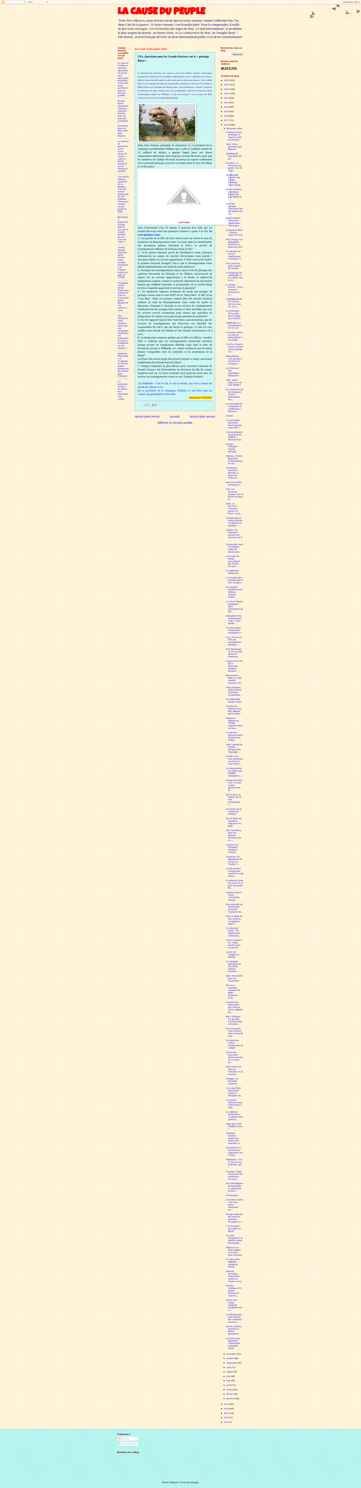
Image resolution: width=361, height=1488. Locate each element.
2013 (226, 1413)
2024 (226, 89)
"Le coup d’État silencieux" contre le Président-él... (234, 1092)
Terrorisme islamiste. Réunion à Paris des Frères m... (232, 473)
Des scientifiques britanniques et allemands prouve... (234, 1187)
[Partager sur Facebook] (153, 405)
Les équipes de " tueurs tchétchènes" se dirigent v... (234, 255)
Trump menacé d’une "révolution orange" (234, 896)
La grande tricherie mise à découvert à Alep (234, 1104)
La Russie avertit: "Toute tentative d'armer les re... (234, 289)
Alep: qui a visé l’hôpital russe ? (234, 1126)
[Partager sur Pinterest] (155, 405)
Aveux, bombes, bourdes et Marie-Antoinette (234, 1330)
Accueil (175, 416)
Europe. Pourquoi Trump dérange (231, 448)
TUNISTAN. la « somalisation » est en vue (234, 325)
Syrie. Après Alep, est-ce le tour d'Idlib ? (234, 382)
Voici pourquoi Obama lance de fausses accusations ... (234, 691)
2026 (226, 80)
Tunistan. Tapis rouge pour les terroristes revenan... (234, 1175)
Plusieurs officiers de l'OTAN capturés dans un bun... (234, 723)
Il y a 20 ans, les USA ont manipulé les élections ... (234, 641)
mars (229, 1389)
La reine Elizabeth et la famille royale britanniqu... (234, 1239)
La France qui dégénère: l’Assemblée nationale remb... (233, 1343)
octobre (230, 1358)
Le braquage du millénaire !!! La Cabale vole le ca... (234, 277)
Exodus (229, 416)
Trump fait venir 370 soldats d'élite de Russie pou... (234, 548)
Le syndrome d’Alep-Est (232, 571)
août (229, 1367)
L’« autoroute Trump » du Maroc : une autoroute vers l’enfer (123, 390)
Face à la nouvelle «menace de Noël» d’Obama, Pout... (233, 991)
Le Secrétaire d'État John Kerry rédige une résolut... (233, 315)
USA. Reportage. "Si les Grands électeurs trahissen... (234, 653)
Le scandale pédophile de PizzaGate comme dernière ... (233, 966)
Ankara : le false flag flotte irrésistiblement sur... (234, 460)
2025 (226, 84)
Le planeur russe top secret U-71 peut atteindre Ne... (234, 884)
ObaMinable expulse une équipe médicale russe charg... (234, 180)
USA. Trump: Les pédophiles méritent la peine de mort (234, 243)
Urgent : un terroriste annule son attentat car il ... (234, 535)
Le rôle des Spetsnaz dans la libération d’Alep (234, 736)
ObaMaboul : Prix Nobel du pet (234, 156)
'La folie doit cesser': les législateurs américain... (233, 932)
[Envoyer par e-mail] (145, 405)
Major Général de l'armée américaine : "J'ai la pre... (233, 222)
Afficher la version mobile (175, 422)
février (230, 1394)
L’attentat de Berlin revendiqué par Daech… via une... (233, 561)
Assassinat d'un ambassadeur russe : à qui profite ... (234, 620)
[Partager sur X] (150, 405)
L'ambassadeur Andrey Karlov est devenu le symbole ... (234, 522)
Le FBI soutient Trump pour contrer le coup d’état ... (234, 872)
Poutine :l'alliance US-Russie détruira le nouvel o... (234, 1290)
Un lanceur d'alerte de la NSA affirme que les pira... (234, 710)
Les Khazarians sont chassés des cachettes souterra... (234, 1318)
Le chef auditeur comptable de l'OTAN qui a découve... (234, 408)
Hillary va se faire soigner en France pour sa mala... (234, 1251)
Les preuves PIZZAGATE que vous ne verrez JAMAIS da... (234, 1007)
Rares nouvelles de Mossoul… (234, 483)
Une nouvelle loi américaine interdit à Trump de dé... (234, 908)
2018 (226, 116)
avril (229, 1385)
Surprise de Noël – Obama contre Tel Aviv (234, 232)
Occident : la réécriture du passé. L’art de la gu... (234, 167)
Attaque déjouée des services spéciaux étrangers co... (234, 1218)
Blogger (195, 1482)
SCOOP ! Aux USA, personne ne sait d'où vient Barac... (234, 760)
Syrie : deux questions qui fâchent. (234, 146)
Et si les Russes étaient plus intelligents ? (233, 630)
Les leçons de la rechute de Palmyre (234, 811)
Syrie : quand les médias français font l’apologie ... (234, 748)
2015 (226, 1404)
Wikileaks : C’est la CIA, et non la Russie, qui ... (234, 1163)
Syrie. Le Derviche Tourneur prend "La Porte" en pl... (234, 508)
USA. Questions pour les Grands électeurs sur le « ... (233, 835)
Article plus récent (147, 416)
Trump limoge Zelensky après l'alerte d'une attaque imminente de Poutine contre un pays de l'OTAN (123, 262)
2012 (226, 1417)
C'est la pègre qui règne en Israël (233, 1228)
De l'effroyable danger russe (233, 700)
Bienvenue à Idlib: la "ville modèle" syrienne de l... (234, 679)
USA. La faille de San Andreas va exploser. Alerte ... (234, 920)
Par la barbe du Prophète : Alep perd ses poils (234, 822)
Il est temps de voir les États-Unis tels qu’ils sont (234, 1032)
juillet (229, 1371)
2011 (226, 1422)
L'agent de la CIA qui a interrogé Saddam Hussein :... (234, 666)
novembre (231, 1354)
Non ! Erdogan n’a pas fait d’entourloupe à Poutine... (234, 1020)
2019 (226, 111)
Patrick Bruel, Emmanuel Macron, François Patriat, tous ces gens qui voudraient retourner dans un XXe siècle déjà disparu (123, 118)
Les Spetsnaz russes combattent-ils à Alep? (234, 1044)
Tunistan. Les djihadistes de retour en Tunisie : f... (234, 860)
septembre (232, 1363)
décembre (231, 128)
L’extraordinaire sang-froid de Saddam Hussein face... (234, 436)
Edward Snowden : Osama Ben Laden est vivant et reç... (234, 1276)
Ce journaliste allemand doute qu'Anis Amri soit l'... (234, 424)
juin (228, 1376)
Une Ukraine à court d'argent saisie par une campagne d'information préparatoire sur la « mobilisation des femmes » (123, 331)
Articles (124, 1438)
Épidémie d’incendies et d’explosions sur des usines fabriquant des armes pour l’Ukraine (123, 364)
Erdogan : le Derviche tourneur (232, 1081)
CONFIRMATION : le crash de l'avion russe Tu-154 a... (234, 303)
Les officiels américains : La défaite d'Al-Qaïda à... (234, 1116)
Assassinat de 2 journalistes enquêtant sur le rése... (234, 1151)
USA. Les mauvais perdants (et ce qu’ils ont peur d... (234, 494)
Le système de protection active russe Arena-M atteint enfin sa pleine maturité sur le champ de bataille (123, 156)
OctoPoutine (232, 1195)
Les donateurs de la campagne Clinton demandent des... (234, 394)
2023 (226, 93)
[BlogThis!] (147, 405)
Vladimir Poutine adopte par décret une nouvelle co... (233, 1138)
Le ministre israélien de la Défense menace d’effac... (234, 592)
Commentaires (128, 1443)
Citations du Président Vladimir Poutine (232, 849)
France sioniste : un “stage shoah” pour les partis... (234, 944)
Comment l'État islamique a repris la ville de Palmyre (234, 136)
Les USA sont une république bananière (232, 372)
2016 (226, 125)
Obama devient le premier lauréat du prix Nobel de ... (234, 194)
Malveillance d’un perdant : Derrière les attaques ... (234, 360)
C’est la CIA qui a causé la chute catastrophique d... (234, 348)
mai (228, 1380)
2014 (226, 1408)
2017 (226, 120)
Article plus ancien (202, 416)
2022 (226, 98)
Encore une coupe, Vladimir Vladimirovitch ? (234, 1305)
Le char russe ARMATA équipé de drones (233, 1263)
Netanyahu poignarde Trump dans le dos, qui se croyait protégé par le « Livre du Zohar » (123, 229)
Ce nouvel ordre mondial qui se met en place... (234, 580)
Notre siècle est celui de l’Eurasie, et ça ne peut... (234, 1070)
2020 (226, 107)
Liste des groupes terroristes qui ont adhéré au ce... (234, 208)
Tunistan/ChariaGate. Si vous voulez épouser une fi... (234, 785)
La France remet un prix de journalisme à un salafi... (234, 336)
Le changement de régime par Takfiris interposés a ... (234, 772)
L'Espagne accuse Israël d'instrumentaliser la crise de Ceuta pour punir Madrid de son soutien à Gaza (123, 297)
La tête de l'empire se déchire (232, 954)
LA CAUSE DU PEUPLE (161, 12)
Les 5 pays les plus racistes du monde (233, 266)
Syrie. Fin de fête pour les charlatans (234, 978)
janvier (230, 1398)
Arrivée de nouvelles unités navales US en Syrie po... (234, 1057)
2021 (226, 102)
